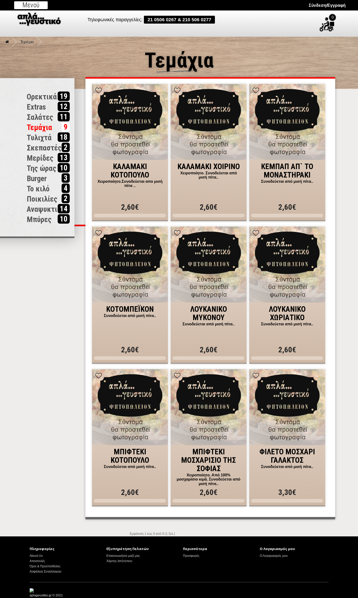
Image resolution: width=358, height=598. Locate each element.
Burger (47, 178)
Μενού (31, 5)
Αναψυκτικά (47, 209)
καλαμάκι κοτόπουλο (130, 171)
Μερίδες (47, 158)
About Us (36, 556)
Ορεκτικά (47, 96)
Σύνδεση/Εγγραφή (327, 5)
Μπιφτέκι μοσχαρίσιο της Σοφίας (208, 460)
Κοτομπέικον (130, 309)
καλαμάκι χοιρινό (208, 167)
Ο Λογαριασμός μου (274, 556)
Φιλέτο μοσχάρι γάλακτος (287, 456)
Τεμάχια (27, 42)
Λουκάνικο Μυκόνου (208, 313)
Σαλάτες (47, 117)
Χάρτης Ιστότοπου (119, 561)
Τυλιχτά (47, 137)
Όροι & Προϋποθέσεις (45, 566)
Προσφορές (191, 556)
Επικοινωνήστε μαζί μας (123, 556)
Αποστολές (37, 561)
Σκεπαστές (47, 147)
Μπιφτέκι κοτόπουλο (130, 456)
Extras (47, 106)
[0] (340, 22)
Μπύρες (47, 219)
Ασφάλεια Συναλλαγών (45, 571)
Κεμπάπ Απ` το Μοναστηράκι (287, 171)
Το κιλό (47, 188)
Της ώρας (47, 168)
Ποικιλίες (47, 198)
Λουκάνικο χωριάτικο (287, 313)
